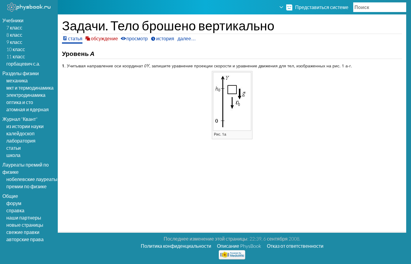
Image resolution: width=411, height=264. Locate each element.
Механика (17, 80)
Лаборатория (21, 140)
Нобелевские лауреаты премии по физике (31, 182)
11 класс (15, 56)
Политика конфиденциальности (176, 246)
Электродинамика (25, 95)
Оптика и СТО (19, 102)
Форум (13, 203)
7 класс (14, 27)
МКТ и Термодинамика (30, 88)
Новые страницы (24, 225)
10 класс (15, 49)
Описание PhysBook (239, 246)
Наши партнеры (23, 217)
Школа (13, 155)
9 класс (14, 42)
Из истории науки (25, 126)
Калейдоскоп (20, 133)
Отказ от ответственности (295, 246)
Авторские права (25, 239)
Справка (15, 210)
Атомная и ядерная (27, 109)
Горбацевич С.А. (23, 63)
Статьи (13, 148)
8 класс (14, 35)
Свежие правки (22, 232)
